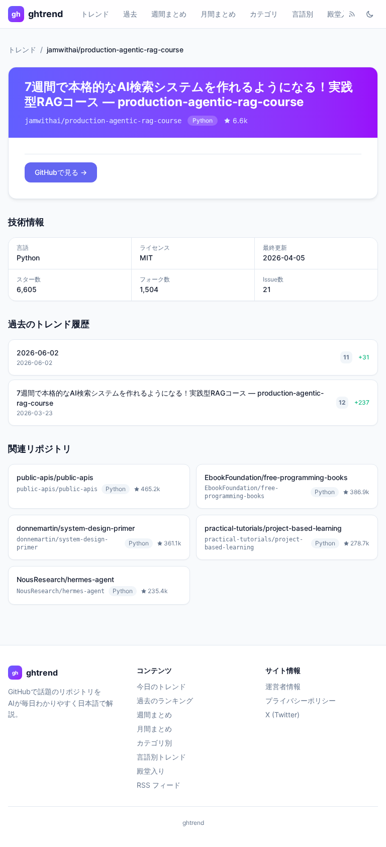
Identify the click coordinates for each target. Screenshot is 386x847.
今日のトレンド (161, 686)
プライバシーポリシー (300, 700)
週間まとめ (168, 14)
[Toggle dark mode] (370, 14)
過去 (130, 14)
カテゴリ (264, 14)
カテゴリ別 (154, 742)
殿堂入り (341, 14)
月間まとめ (218, 14)
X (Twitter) (282, 714)
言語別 (302, 14)
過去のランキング (165, 700)
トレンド (95, 14)
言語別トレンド (161, 756)
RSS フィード (158, 785)
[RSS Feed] (352, 14)
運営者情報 (283, 686)
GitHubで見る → (61, 172)
